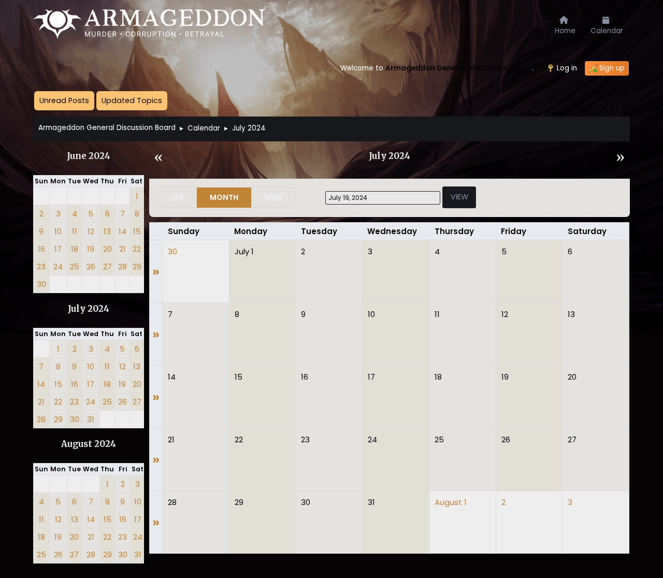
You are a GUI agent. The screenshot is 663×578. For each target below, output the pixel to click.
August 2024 (88, 444)
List (177, 197)
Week (273, 197)
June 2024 (88, 156)
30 (172, 251)
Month (224, 197)
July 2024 (88, 309)
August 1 (451, 502)
